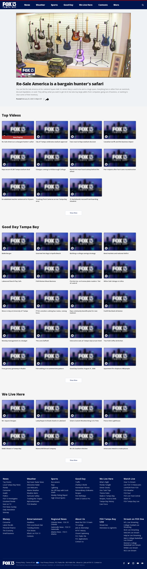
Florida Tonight (105, 485)
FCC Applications (81, 539)
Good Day (80, 478)
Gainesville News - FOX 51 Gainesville (61, 528)
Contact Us (79, 541)
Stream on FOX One (134, 519)
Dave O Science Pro (82, 499)
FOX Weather (32, 504)
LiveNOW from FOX (131, 487)
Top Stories (7, 482)
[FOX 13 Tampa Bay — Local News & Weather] (10, 5)
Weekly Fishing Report (59, 495)
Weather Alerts (32, 493)
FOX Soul (127, 493)
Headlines (30, 522)
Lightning (54, 487)
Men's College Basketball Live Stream (133, 539)
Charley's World (81, 485)
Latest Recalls (8, 525)
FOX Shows (31, 530)
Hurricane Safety (33, 496)
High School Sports (58, 498)
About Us (80, 519)
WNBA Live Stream (131, 548)
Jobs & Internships (82, 528)
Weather (31, 478)
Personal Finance (9, 528)
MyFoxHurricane (33, 501)
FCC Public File (80, 536)
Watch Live (129, 478)
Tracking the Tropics (34, 499)
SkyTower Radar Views (35, 482)
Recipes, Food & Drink (108, 499)
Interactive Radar (33, 485)
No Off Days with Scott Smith (59, 491)
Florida (5, 487)
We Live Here (106, 478)
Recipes (78, 493)
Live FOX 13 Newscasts (132, 485)
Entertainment (34, 519)
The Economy (8, 530)
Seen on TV (7, 504)
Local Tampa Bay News (12, 485)
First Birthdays (80, 496)
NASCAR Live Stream (131, 533)
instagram (133, 563)
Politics (5, 496)
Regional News (58, 519)
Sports (54, 478)
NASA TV (127, 499)
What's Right (104, 482)
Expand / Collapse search (142, 5)
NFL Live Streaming (131, 522)
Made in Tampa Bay (107, 496)
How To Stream (130, 482)
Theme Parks (104, 493)
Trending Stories (33, 528)
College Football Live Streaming (131, 526)
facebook (124, 563)
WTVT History (80, 530)
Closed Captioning (82, 533)
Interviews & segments (108, 528)
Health (5, 493)
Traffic (77, 482)
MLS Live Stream (130, 550)
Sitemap (6, 512)
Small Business (8, 533)
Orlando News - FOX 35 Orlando (60, 523)
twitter (128, 563)
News (5, 478)
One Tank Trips (105, 490)
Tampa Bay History (107, 501)
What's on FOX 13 (33, 533)
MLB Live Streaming (131, 530)
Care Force (104, 504)
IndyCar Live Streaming (132, 535)
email (142, 563)
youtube (138, 563)
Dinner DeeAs (105, 487)
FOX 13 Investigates (10, 499)
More (116, 5)
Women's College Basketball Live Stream (132, 544)
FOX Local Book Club (35, 525)
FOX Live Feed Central (132, 496)
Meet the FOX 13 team (83, 522)
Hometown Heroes (82, 487)
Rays (53, 485)
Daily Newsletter (9, 510)
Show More (73, 213)
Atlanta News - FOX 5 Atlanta (59, 533)
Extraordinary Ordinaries (84, 490)
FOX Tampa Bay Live (131, 501)
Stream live (104, 525)
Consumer (6, 490)
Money (6, 519)
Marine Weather (33, 490)
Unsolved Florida (9, 501)
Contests (30, 536)
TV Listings (79, 525)
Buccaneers (55, 482)
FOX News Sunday (9, 507)
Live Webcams (32, 487)
